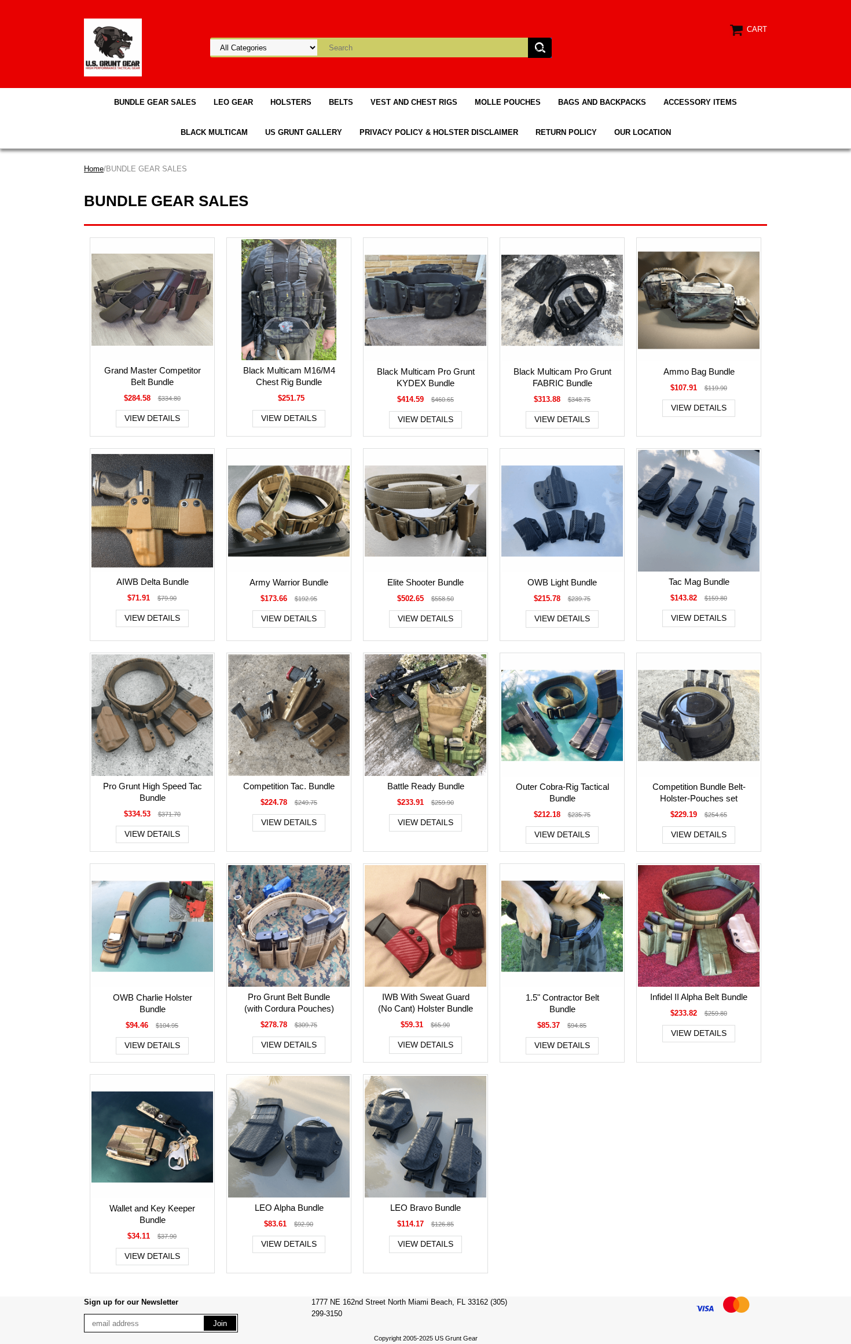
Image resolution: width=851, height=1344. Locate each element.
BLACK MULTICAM (214, 132)
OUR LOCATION (642, 132)
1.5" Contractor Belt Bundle (562, 1003)
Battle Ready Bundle (425, 786)
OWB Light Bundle (562, 582)
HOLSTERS (290, 102)
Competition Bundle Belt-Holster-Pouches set (699, 792)
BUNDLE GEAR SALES (155, 102)
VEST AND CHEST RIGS (414, 102)
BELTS (341, 102)
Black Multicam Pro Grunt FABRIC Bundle (562, 377)
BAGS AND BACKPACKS (602, 102)
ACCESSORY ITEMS (700, 102)
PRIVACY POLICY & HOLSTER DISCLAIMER (439, 132)
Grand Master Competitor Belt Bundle (152, 376)
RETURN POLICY (566, 132)
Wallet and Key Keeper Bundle (152, 1214)
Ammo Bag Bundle (699, 371)
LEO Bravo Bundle (425, 1208)
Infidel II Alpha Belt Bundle (698, 997)
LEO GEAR (233, 102)
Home (94, 168)
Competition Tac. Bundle (289, 786)
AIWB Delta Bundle (152, 582)
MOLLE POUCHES (508, 102)
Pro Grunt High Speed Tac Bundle (152, 792)
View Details (152, 418)
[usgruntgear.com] (113, 46)
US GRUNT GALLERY (303, 132)
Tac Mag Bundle (699, 582)
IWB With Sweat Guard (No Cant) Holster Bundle (425, 1002)
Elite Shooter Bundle (425, 582)
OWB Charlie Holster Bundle (152, 1003)
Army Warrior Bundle (289, 582)
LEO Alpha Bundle (289, 1208)
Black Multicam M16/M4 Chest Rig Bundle (289, 376)
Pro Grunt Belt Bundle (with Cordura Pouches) (289, 1002)
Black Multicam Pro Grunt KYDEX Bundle (426, 377)
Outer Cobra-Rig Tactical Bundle (562, 792)
